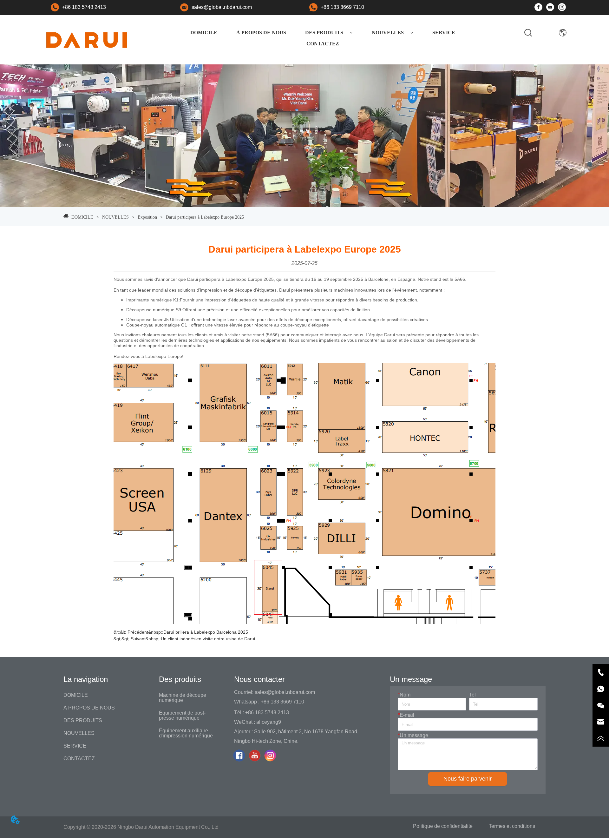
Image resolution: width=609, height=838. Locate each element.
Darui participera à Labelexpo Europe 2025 (205, 217)
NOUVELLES (388, 32)
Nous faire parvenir (467, 778)
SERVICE (443, 32)
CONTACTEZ (322, 43)
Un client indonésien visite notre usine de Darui (208, 638)
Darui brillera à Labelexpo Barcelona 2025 (205, 632)
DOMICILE (203, 32)
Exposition (147, 217)
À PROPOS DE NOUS (261, 32)
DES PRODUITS (324, 32)
